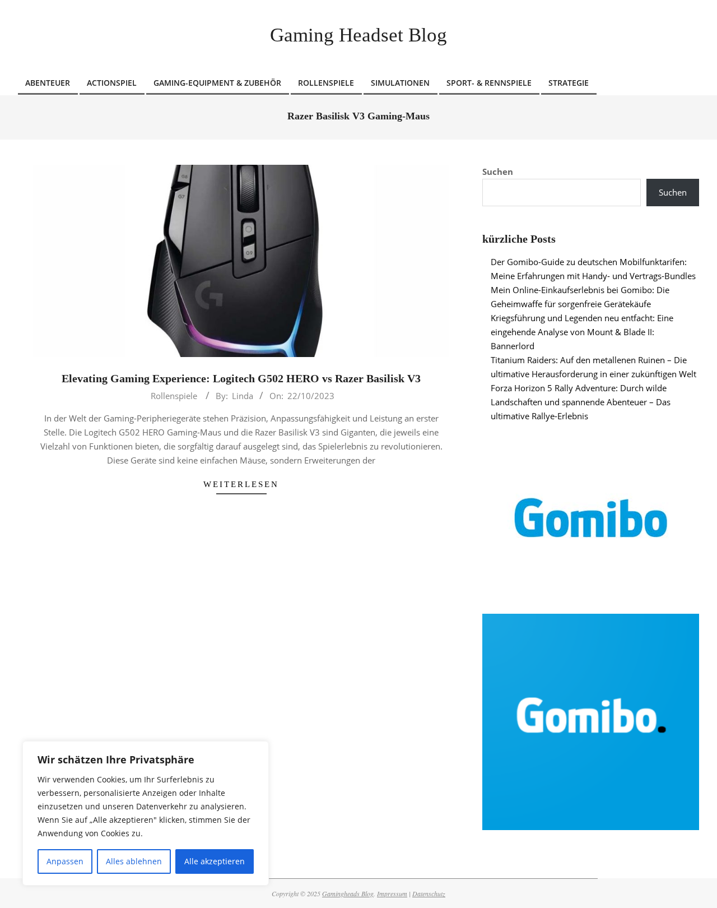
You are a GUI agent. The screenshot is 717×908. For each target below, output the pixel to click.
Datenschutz (428, 893)
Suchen (497, 171)
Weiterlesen (241, 484)
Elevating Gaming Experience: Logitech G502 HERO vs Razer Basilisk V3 (241, 378)
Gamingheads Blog (348, 893)
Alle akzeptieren (214, 861)
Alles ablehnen (134, 861)
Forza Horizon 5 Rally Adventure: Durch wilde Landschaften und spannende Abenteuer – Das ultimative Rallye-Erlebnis (581, 401)
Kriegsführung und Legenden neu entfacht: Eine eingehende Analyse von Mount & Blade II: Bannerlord (582, 331)
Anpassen (64, 861)
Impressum (392, 893)
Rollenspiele (174, 395)
